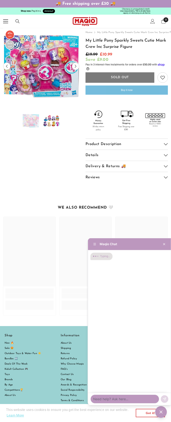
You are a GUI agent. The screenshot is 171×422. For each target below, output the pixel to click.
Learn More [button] (15, 415)
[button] (6, 66)
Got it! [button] (150, 413)
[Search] (17, 21)
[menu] (5, 21)
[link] (29, 296)
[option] (41, 66)
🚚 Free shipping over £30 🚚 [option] (86, 4)
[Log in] (152, 21)
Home (89, 32)
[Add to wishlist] (162, 77)
